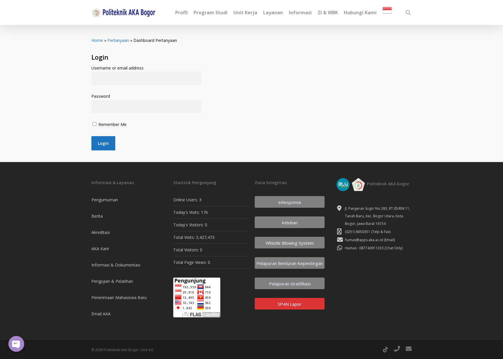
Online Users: (186, 199)
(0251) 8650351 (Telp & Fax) (367, 231)
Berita (97, 216)
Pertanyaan (118, 40)
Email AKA (101, 314)
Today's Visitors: (189, 225)
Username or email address (117, 68)
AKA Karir (100, 248)
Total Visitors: (186, 250)
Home (97, 40)
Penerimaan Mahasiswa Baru (119, 297)
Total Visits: (184, 237)
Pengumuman (104, 199)
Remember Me (112, 124)
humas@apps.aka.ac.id (364, 239)
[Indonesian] (387, 13)
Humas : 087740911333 (364, 248)
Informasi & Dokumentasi (115, 265)
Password (100, 96)
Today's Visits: (187, 212)
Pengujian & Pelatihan (112, 281)
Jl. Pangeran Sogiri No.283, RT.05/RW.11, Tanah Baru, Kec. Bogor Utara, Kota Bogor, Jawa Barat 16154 (377, 216)
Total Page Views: (190, 262)
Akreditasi (100, 232)
